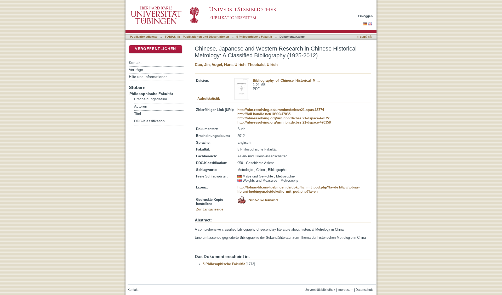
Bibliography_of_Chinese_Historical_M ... (286, 80)
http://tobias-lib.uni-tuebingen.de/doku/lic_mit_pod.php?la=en (298, 189)
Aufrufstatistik (208, 99)
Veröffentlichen (155, 49)
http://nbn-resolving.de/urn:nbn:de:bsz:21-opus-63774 (280, 110)
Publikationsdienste (143, 36)
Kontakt (135, 62)
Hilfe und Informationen (148, 77)
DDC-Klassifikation (149, 121)
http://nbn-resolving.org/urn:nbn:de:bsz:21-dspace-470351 (284, 118)
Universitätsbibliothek (320, 290)
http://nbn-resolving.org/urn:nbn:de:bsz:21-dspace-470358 (284, 122)
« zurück (364, 37)
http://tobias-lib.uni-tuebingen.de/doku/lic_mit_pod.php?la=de (287, 187)
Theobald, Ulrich (263, 64)
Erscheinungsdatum (150, 99)
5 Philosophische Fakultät (254, 36)
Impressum (345, 290)
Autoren (140, 106)
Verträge (136, 70)
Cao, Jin (202, 64)
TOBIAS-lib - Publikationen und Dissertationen (197, 36)
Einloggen (365, 16)
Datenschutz (364, 290)
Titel (137, 114)
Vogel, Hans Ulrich (229, 64)
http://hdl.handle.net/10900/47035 (263, 114)
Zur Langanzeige (209, 209)
